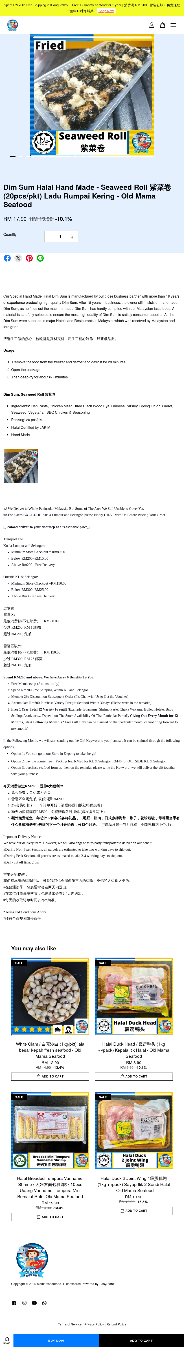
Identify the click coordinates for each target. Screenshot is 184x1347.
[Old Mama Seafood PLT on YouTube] (34, 1305)
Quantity (10, 234)
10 (83, 156)
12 (99, 156)
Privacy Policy (94, 1324)
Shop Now (106, 11)
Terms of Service (70, 1324)
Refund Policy (116, 1324)
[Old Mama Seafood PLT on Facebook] (14, 1305)
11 (91, 156)
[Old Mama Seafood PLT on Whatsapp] (44, 1305)
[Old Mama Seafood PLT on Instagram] (24, 1305)
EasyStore (106, 1283)
